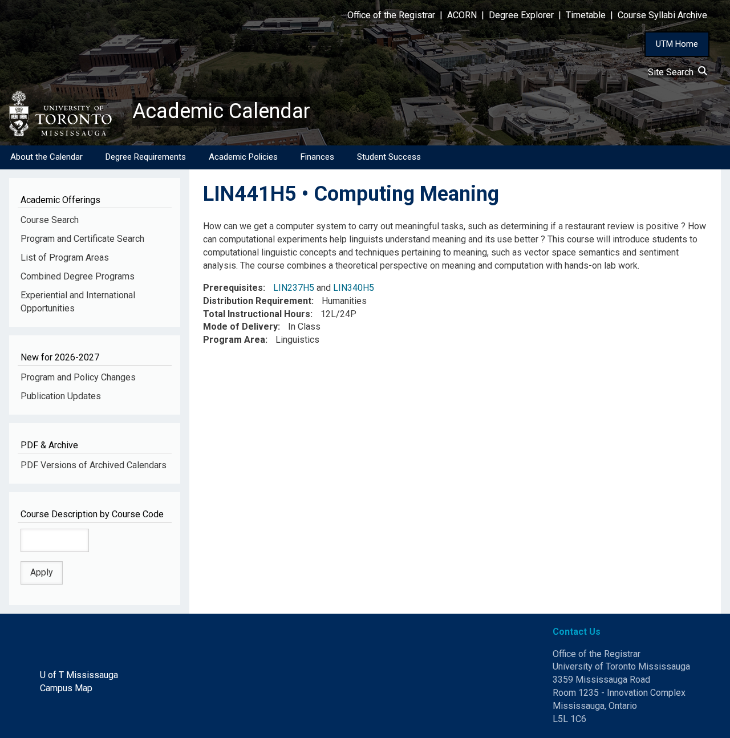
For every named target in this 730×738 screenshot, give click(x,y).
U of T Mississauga (79, 675)
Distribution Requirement (257, 300)
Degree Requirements (146, 157)
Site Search (673, 72)
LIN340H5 (353, 287)
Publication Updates (61, 396)
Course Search (50, 219)
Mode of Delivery (240, 326)
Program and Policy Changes (78, 377)
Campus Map (66, 688)
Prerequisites (233, 287)
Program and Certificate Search (82, 238)
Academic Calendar (221, 111)
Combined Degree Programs (78, 276)
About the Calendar (46, 157)
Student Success (389, 157)
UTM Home (677, 44)
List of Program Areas (65, 257)
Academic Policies (243, 157)
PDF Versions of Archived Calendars (94, 465)
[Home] (66, 113)
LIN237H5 (293, 287)
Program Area (234, 339)
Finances (317, 157)
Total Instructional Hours (256, 314)
